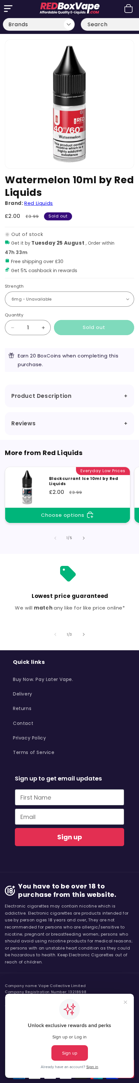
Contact (23, 723)
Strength (14, 286)
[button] (8, 8)
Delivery (22, 694)
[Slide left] (55, 538)
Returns (22, 708)
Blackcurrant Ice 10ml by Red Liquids (83, 481)
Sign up (69, 837)
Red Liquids (38, 203)
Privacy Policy (29, 738)
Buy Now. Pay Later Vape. (43, 679)
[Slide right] (84, 538)
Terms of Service (34, 752)
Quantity (14, 315)
